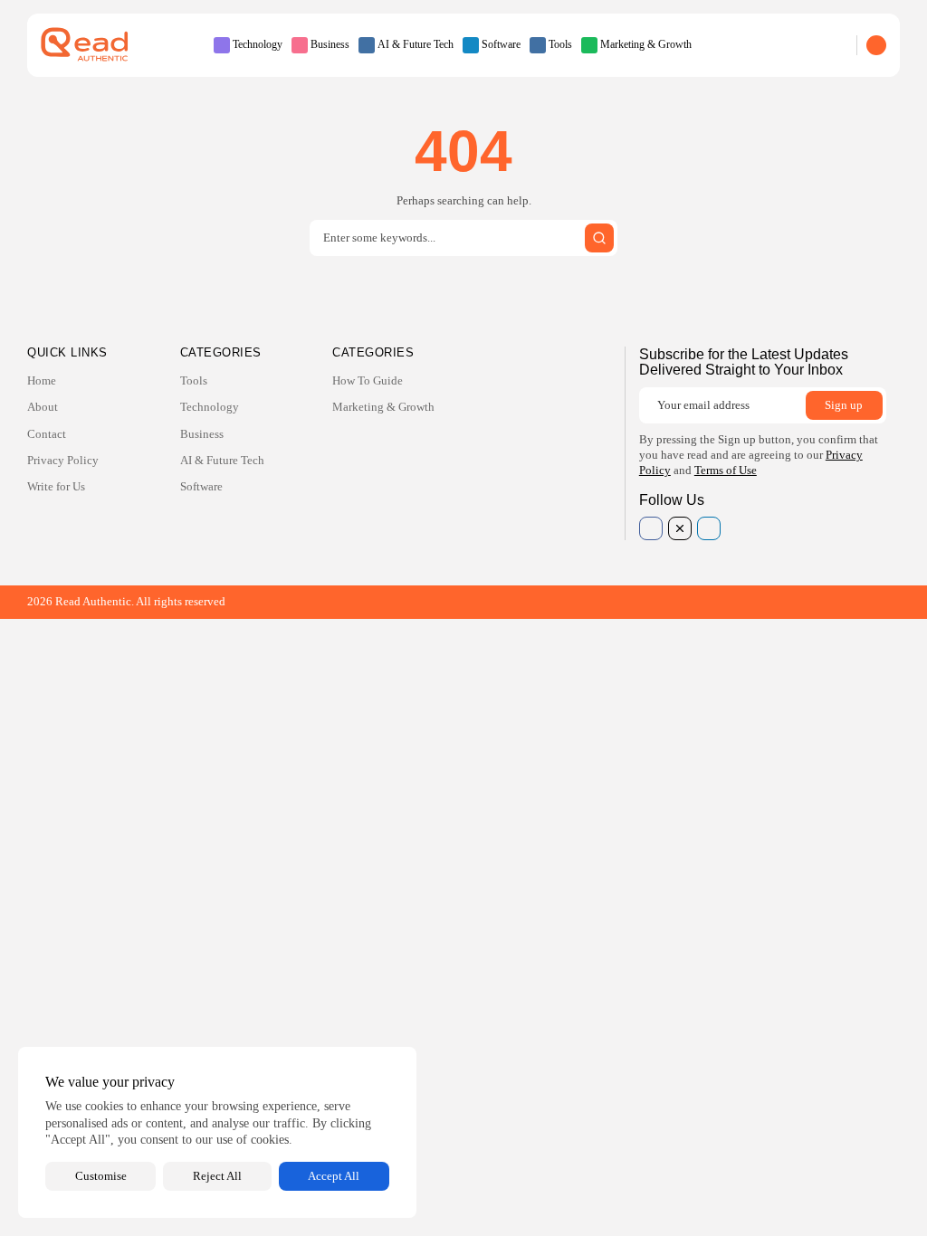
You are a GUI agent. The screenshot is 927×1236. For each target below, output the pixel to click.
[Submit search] (599, 237)
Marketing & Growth (646, 44)
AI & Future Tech (415, 44)
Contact (46, 434)
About (42, 407)
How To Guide (367, 380)
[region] (217, 1132)
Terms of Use (725, 470)
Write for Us (56, 486)
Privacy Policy (63, 460)
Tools (560, 44)
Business (330, 44)
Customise (101, 1176)
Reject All (217, 1176)
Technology (257, 44)
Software (501, 44)
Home (41, 380)
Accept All (333, 1176)
